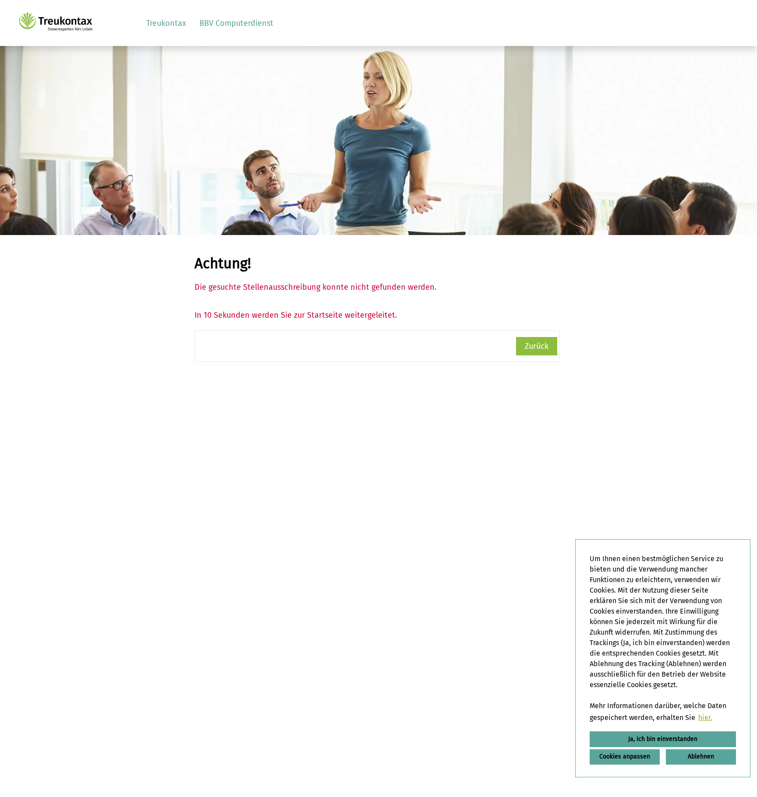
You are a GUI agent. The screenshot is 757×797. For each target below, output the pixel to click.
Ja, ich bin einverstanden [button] (662, 739)
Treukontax (166, 23)
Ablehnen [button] (701, 756)
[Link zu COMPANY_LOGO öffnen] (55, 23)
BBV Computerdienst (236, 23)
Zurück (536, 346)
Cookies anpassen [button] (624, 756)
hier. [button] (705, 717)
